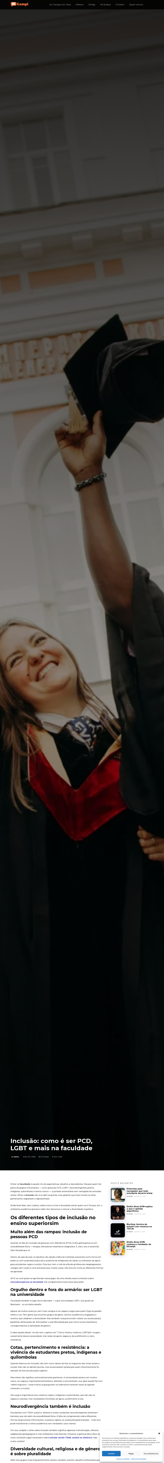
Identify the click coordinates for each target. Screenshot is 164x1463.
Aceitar (111, 1453)
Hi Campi (45, 1157)
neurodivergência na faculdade (26, 1282)
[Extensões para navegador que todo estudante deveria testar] (118, 1195)
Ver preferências (151, 1453)
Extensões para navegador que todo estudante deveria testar (140, 1191)
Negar (131, 1453)
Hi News (15, 1157)
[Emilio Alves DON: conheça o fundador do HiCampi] (118, 1248)
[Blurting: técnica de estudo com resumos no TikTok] (118, 1230)
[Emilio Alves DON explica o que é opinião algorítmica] (118, 1213)
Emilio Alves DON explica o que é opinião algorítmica (139, 1208)
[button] (159, 1433)
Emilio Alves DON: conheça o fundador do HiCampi (139, 1244)
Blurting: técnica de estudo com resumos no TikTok (139, 1226)
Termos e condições (123, 1459)
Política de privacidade (138, 1459)
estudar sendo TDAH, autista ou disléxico (70, 1437)
